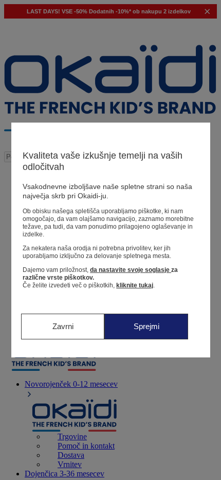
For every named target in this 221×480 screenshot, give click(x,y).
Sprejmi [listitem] (146, 326)
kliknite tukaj (134, 285)
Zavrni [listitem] (62, 326)
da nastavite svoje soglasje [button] (130, 269)
